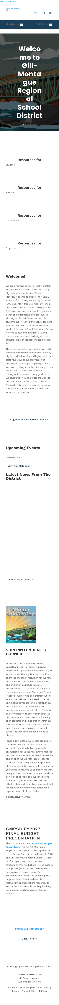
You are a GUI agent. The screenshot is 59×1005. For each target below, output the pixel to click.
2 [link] (25, 124)
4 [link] (30, 124)
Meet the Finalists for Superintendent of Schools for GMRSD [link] (28, 514)
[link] (13, 9)
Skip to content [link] (8, 1)
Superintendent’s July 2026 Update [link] (26, 492)
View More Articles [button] (19, 579)
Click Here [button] (28, 938)
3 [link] (28, 124)
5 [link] (33, 124)
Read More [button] (14, 499)
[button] (44, 13)
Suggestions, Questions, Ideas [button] (28, 419)
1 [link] (23, 124)
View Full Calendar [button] (19, 465)
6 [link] (35, 124)
